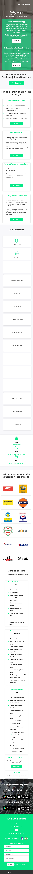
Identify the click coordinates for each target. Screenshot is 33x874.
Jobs (18, 4)
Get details (16, 124)
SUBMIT (10, 865)
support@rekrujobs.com (16, 833)
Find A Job (16, 40)
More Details (16, 766)
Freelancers (26, 4)
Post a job (16, 65)
